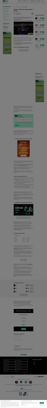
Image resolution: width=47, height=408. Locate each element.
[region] (23, 404)
